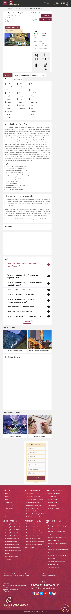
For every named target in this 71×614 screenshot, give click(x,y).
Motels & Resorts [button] (52, 502)
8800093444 (47, 15)
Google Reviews (17, 79)
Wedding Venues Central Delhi (13, 535)
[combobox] (36, 461)
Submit (36, 478)
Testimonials (18, 574)
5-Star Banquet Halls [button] (53, 540)
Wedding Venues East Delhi (12, 530)
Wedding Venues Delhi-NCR (55, 567)
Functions (16, 575)
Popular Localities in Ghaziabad (34, 533)
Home (6, 493)
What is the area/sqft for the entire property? (24, 316)
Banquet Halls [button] (52, 496)
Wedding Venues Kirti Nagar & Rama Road (58, 551)
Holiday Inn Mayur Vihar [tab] (12, 27)
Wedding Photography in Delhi (34, 499)
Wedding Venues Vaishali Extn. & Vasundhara (57, 557)
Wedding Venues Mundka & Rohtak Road (57, 545)
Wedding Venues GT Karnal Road (57, 537)
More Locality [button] (30, 547)
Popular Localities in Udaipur (34, 544)
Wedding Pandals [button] (52, 499)
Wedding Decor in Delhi (32, 493)
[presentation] (8, 39)
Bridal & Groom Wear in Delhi (34, 517)
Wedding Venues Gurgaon (12, 544)
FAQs (6, 79)
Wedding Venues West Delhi (12, 533)
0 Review (9, 18)
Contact (7, 514)
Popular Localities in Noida (33, 535)
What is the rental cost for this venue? (21, 295)
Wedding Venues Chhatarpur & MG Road (57, 533)
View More (27, 322)
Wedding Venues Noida (11, 541)
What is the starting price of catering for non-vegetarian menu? (24, 283)
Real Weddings (8, 575)
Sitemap (7, 517)
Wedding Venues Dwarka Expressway (11, 558)
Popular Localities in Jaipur (33, 538)
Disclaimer (8, 511)
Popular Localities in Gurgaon (34, 530)
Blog (13, 574)
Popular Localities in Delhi (33, 524)
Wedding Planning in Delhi (33, 496)
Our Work (25, 574)
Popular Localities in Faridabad (34, 527)
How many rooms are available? (19, 311)
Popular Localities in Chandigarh (35, 541)
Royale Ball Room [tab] (14, 31)
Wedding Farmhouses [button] (54, 493)
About (16, 75)
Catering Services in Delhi (33, 502)
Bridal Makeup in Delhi (32, 508)
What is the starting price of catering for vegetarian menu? (22, 276)
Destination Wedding (53, 508)
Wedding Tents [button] (52, 505)
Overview (8, 75)
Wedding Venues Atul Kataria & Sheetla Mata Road (56, 562)
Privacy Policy (8, 502)
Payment (21, 575)
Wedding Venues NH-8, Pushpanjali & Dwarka (57, 527)
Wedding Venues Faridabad (12, 547)
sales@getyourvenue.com (10, 589)
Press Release (9, 508)
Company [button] (7, 496)
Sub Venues (25, 75)
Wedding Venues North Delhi (12, 524)
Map (43, 75)
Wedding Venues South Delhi (13, 527)
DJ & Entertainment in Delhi (33, 505)
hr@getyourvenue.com (48, 575)
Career (27, 575)
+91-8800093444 (59, 3)
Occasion (35, 75)
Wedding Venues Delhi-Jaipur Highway (13, 552)
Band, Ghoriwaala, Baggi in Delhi (35, 514)
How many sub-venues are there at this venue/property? (22, 264)
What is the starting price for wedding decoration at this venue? (21, 300)
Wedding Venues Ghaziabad (12, 538)
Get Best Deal (46, 19)
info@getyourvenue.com (10, 591)
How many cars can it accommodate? (21, 307)
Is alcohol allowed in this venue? (19, 290)
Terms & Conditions (10, 505)
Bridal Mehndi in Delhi (32, 511)
